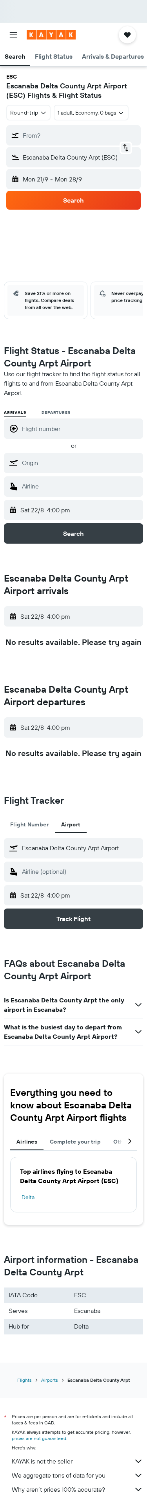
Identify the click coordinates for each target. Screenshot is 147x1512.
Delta (28, 1197)
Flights (24, 1380)
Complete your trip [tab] (75, 1141)
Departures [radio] (56, 412)
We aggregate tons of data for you (58, 1475)
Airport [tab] (70, 824)
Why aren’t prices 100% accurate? (58, 1489)
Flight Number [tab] (29, 824)
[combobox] (80, 462)
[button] (13, 34)
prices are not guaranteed (39, 1438)
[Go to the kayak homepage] (51, 35)
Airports (49, 1380)
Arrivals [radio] (15, 412)
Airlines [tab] (26, 1141)
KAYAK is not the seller (42, 1461)
